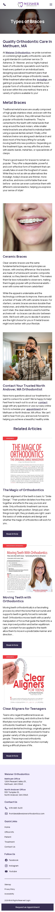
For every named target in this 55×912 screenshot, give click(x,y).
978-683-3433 (15, 808)
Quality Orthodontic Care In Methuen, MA (27, 43)
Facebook (13, 860)
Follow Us (10, 854)
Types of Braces (27, 21)
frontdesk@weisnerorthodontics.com (26, 813)
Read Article (14, 535)
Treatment (10, 841)
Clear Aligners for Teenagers (24, 708)
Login (28, 900)
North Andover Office (15, 789)
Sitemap (8, 884)
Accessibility (9, 894)
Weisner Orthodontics (17, 774)
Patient (8, 837)
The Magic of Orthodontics (23, 490)
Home (7, 827)
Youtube (13, 871)
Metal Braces (14, 102)
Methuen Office (12, 778)
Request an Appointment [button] (28, 907)
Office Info (9, 832)
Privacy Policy (10, 889)
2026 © (17, 900)
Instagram (13, 865)
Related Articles (27, 429)
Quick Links (11, 821)
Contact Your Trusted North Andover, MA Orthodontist (24, 387)
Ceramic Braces (15, 256)
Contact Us (11, 801)
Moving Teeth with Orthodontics (17, 599)
